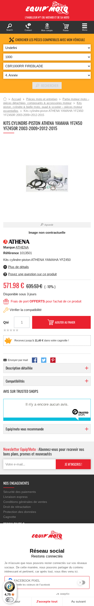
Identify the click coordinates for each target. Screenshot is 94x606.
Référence (11, 253)
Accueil (5, 99)
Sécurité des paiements (19, 492)
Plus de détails (18, 267)
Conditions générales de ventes (25, 502)
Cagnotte (9, 517)
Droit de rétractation (17, 507)
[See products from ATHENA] (16, 241)
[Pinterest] (53, 360)
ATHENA (22, 247)
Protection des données (19, 512)
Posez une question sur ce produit (32, 274)
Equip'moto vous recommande (25, 428)
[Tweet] (43, 360)
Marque (9, 247)
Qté (6, 322)
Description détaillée (19, 368)
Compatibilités (15, 381)
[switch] (10, 599)
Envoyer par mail (18, 360)
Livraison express (15, 497)
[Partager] (34, 360)
